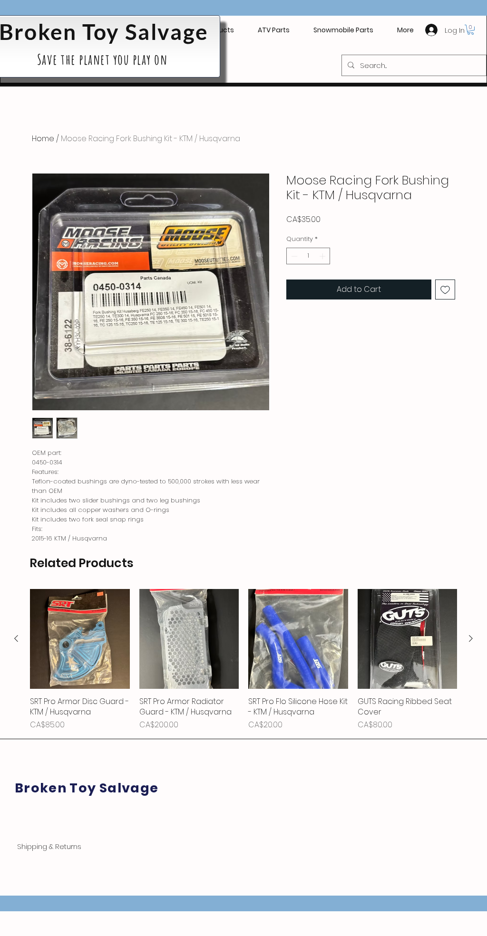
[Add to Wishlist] (445, 289)
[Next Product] (471, 638)
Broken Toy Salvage (86, 788)
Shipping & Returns (49, 846)
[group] (243, 660)
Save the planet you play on (104, 59)
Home (43, 138)
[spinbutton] (308, 256)
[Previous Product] (16, 638)
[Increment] (323, 256)
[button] (274, 30)
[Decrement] (293, 256)
